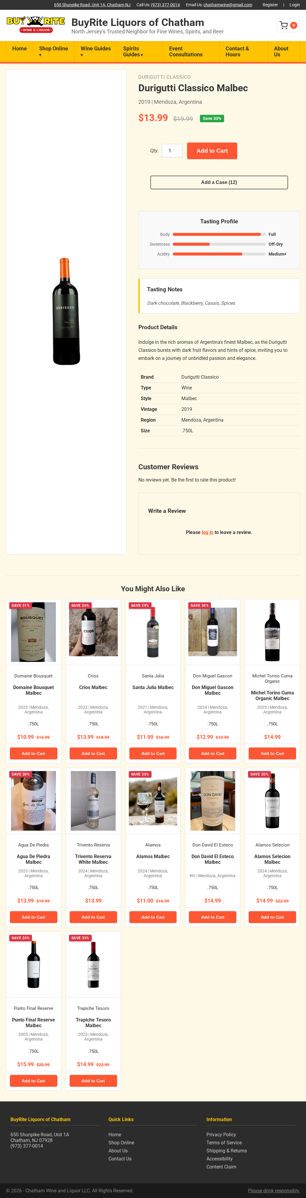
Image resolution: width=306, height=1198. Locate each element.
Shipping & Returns (226, 1151)
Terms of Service (224, 1143)
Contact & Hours (237, 52)
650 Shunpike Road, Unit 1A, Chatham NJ (92, 4)
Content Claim (221, 1167)
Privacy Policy (221, 1134)
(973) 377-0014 (165, 4)
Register (270, 4)
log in (207, 532)
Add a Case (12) (219, 182)
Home (19, 49)
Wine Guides (96, 49)
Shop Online (53, 49)
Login (295, 4)
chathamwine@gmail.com (228, 4)
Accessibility (219, 1159)
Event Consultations (186, 52)
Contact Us (119, 1159)
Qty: (154, 151)
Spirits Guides (131, 52)
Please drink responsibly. (274, 1191)
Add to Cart (212, 151)
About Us (281, 52)
